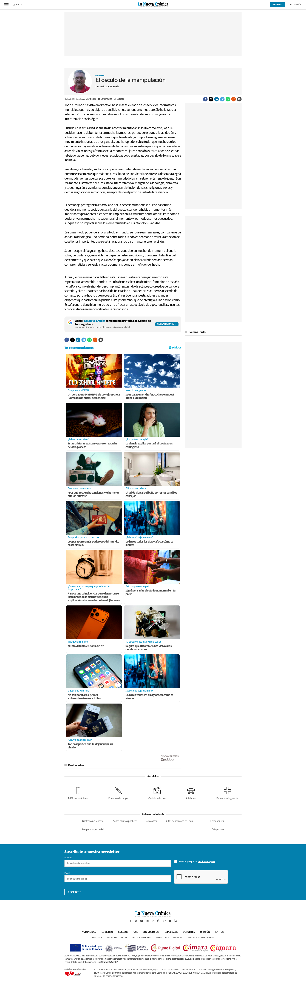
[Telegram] (222, 99)
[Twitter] (211, 99)
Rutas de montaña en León (179, 821)
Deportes (189, 932)
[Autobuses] (191, 792)
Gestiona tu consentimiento (200, 938)
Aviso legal (97, 938)
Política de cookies (141, 938)
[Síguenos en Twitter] (136, 921)
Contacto (178, 938)
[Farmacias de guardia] (227, 792)
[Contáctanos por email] (170, 921)
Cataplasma (218, 829)
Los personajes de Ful (93, 829)
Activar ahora (165, 324)
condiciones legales (206, 862)
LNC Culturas (151, 932)
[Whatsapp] (228, 99)
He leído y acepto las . (197, 862)
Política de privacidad (117, 938)
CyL (136, 932)
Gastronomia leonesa (93, 821)
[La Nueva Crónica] (153, 916)
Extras (219, 932)
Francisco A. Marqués (108, 87)
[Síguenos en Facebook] (130, 921)
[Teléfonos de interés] (78, 792)
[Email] (239, 99)
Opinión (99, 76)
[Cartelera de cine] (157, 792)
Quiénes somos (162, 938)
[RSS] (175, 921)
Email (67, 873)
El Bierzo (107, 932)
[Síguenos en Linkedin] (153, 921)
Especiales (171, 932)
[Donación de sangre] (118, 792)
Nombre (68, 858)
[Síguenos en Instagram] (147, 921)
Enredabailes (217, 821)
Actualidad (89, 932)
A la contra (151, 821)
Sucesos (123, 932)
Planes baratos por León (124, 821)
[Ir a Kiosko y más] (164, 921)
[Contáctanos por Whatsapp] (159, 921)
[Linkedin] (216, 99)
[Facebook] (205, 99)
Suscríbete (74, 892)
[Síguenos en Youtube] (141, 921)
